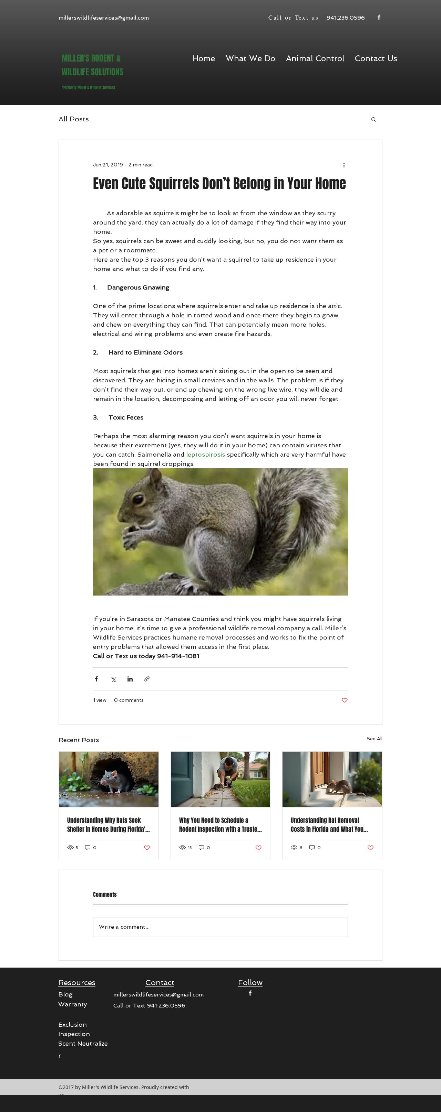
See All (374, 738)
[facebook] (379, 17)
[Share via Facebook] (96, 679)
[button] (314, 58)
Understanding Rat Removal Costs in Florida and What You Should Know (327, 825)
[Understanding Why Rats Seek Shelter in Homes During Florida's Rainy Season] (108, 779)
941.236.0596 (166, 1005)
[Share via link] (147, 679)
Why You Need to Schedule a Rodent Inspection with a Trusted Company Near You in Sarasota (219, 825)
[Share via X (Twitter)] (113, 679)
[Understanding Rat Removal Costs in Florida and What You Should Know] (332, 779)
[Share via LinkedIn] (130, 679)
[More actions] (344, 165)
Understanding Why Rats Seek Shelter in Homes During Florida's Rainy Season (107, 825)
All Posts (74, 119)
